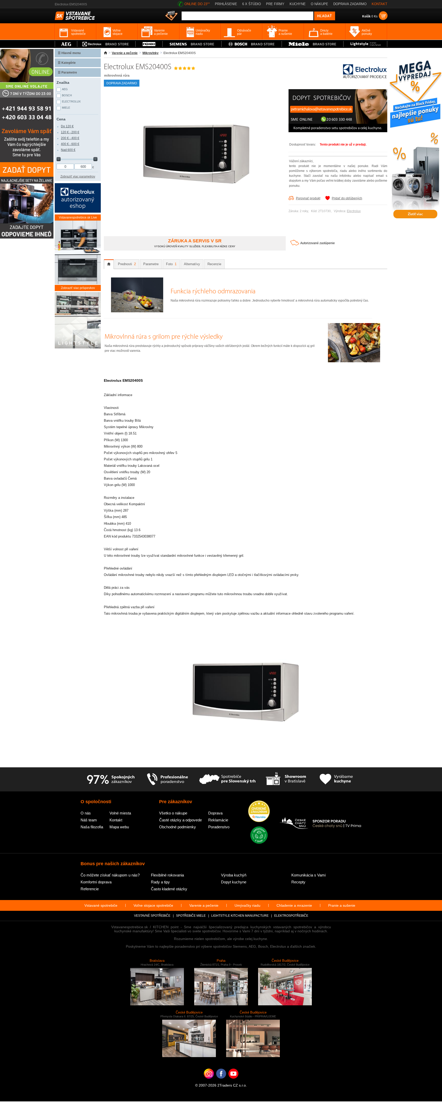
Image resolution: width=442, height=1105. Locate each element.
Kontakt (115, 820)
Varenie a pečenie (125, 53)
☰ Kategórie (67, 63)
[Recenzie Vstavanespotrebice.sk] (259, 811)
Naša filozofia (92, 827)
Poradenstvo (218, 827)
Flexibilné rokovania (167, 875)
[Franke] (149, 44)
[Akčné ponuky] (171, 16)
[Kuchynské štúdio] (286, 779)
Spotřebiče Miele (191, 915)
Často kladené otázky (169, 889)
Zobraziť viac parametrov (77, 176)
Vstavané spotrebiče (100, 905)
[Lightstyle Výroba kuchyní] (365, 44)
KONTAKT (379, 4)
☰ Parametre (67, 72)
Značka (63, 82)
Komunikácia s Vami (308, 875)
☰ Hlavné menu (69, 53)
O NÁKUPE (319, 4)
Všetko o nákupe (173, 813)
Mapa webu (119, 827)
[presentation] (109, 264)
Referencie (90, 889)
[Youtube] (233, 1081)
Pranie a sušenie (341, 905)
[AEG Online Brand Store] (66, 44)
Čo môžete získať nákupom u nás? (110, 875)
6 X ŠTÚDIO (251, 4)
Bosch (67, 95)
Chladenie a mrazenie (294, 905)
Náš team (89, 820)
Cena (61, 119)
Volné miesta (120, 813)
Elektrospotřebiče (291, 915)
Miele (66, 107)
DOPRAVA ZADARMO (350, 4)
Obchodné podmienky (177, 827)
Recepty (298, 882)
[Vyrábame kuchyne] (336, 779)
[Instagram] (209, 1081)
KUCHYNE (298, 4)
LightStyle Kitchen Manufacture (240, 915)
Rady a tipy (160, 882)
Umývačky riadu (247, 905)
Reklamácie (218, 820)
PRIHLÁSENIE (226, 4)
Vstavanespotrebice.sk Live (78, 217)
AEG (65, 89)
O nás (86, 813)
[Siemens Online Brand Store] (192, 44)
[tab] (109, 264)
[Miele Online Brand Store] (313, 44)
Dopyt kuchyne (233, 882)
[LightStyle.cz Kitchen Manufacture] (78, 320)
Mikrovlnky (150, 53)
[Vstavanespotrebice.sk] (221, 1081)
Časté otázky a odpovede (180, 820)
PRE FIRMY (275, 4)
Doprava (215, 813)
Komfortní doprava (96, 882)
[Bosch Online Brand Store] (252, 44)
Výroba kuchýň (233, 875)
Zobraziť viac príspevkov (78, 288)
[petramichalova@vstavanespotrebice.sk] (338, 131)
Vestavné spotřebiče (152, 915)
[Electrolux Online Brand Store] (106, 44)
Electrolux (354, 211)
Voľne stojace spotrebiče (153, 905)
